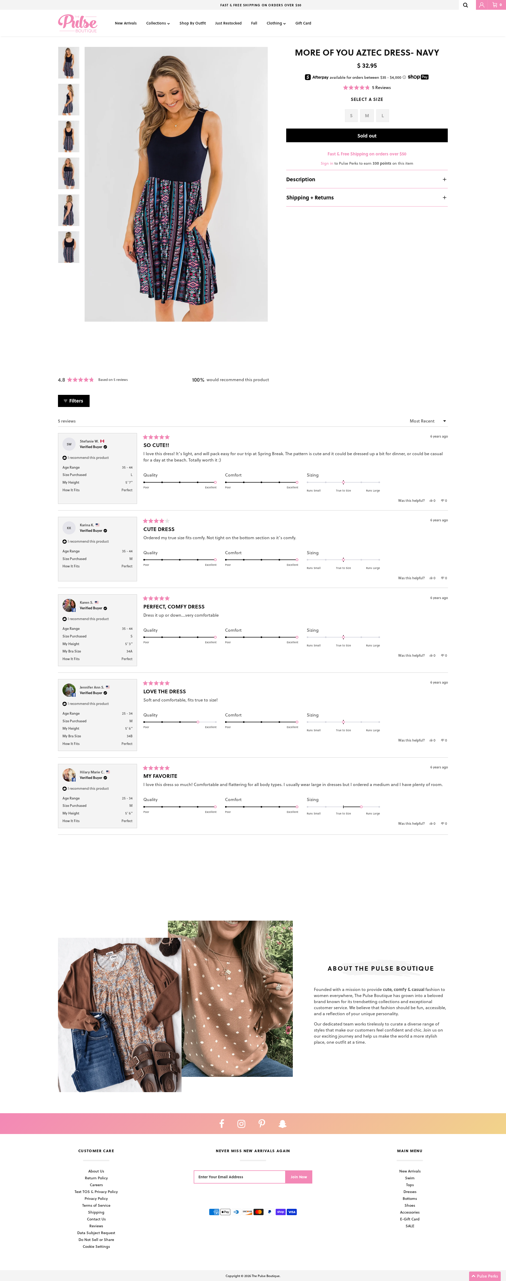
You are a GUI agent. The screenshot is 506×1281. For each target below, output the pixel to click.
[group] (176, 184)
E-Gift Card (410, 1219)
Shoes (410, 1205)
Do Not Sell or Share (96, 1239)
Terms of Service (96, 1205)
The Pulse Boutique (266, 1275)
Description (300, 179)
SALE (410, 1226)
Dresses (409, 1191)
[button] (367, 87)
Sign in (327, 163)
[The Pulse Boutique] (78, 23)
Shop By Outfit (192, 23)
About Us (96, 1171)
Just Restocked (228, 23)
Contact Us (96, 1219)
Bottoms (410, 1198)
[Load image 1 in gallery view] (176, 184)
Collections (156, 23)
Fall (254, 23)
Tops (410, 1184)
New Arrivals (126, 23)
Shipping (96, 1212)
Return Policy (96, 1178)
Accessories (410, 1212)
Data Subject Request (96, 1232)
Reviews (96, 1226)
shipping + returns (310, 197)
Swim (410, 1178)
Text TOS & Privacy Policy (96, 1191)
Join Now (299, 1177)
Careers (96, 1184)
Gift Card (303, 23)
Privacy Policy (96, 1198)
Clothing (274, 23)
